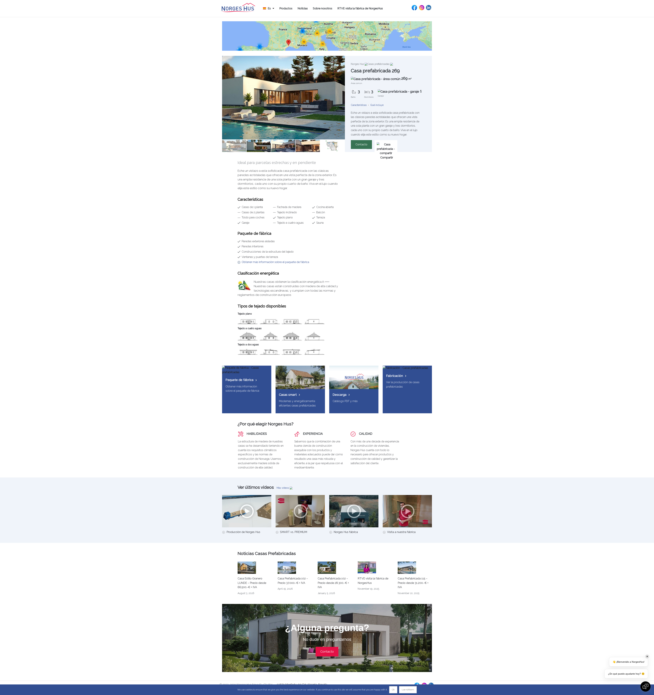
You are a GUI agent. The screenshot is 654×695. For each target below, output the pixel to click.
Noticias (303, 8)
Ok (393, 689)
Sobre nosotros (322, 8)
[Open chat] (645, 686)
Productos (285, 8)
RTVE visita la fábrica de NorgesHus (360, 8)
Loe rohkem (408, 689)
